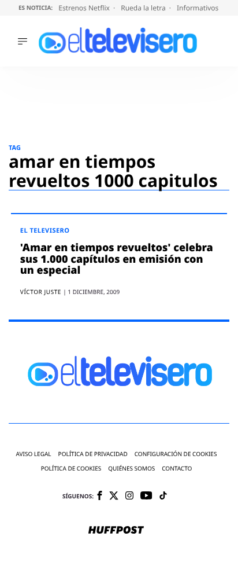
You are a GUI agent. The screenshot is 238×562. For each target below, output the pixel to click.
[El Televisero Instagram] (129, 496)
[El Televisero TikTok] (163, 496)
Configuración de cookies (176, 454)
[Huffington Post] (116, 530)
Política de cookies (71, 468)
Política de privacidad (93, 454)
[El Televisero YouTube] (146, 496)
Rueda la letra (144, 8)
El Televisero (45, 230)
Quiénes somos (131, 468)
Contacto (177, 468)
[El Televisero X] (113, 496)
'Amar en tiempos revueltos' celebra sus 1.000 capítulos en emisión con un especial (116, 259)
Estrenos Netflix (84, 8)
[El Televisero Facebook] (99, 496)
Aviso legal (33, 454)
